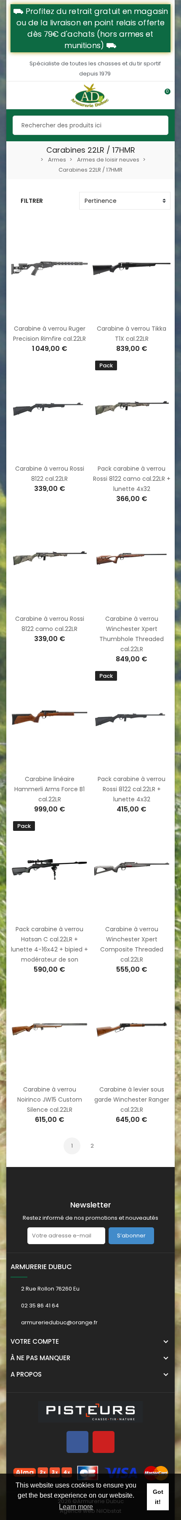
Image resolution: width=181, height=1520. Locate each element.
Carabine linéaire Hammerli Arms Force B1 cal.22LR (49, 789)
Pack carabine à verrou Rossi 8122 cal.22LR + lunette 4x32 (131, 789)
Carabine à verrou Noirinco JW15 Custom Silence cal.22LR (49, 1099)
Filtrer (32, 201)
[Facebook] (77, 1442)
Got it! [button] (158, 1496)
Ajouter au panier (41, 314)
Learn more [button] (76, 1506)
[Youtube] (103, 1442)
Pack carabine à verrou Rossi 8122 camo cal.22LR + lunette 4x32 (131, 478)
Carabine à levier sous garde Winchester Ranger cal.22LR (131, 1099)
